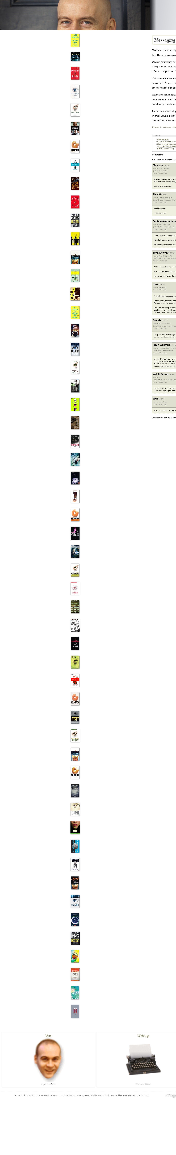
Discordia (106, 1095)
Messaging (164, 40)
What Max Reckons (130, 1095)
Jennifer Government (67, 1095)
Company (86, 1095)
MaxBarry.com (167, 127)
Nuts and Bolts (163, 139)
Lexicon (54, 1095)
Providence (45, 1095)
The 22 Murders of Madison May (27, 1095)
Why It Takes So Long (165, 148)
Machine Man (96, 1095)
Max (113, 1095)
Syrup (78, 1095)
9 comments (157, 127)
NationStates (144, 1095)
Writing (119, 1095)
